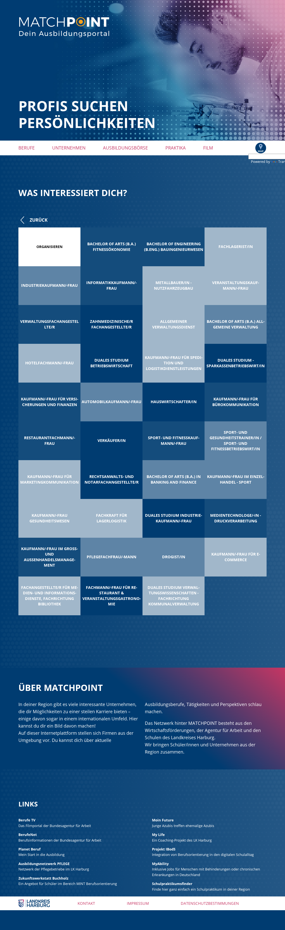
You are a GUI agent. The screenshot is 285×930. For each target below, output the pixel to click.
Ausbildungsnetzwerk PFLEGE (44, 863)
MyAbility (160, 863)
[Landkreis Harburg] (34, 903)
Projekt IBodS (163, 849)
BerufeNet (27, 834)
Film (208, 148)
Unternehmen (69, 148)
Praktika (175, 148)
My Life (158, 834)
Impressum (138, 903)
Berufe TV (26, 820)
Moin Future (163, 820)
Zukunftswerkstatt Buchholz (43, 878)
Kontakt (86, 903)
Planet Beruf (29, 849)
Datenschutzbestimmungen (210, 903)
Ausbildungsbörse (125, 148)
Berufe (26, 148)
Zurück (39, 220)
